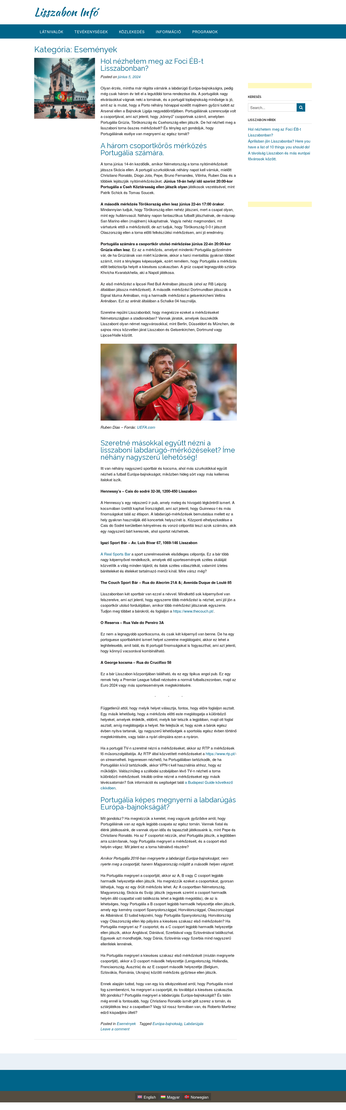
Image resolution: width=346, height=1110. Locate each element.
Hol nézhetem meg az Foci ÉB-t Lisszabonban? (152, 65)
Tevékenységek (91, 31)
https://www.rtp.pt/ (220, 753)
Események (126, 1023)
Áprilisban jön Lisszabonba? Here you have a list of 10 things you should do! (279, 143)
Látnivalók (51, 31)
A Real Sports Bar (115, 554)
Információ (168, 31)
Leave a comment (115, 1028)
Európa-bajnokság (167, 1023)
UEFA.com (146, 427)
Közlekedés (132, 31)
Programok (205, 31)
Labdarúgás (193, 1023)
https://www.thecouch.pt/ (193, 611)
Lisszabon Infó (65, 12)
